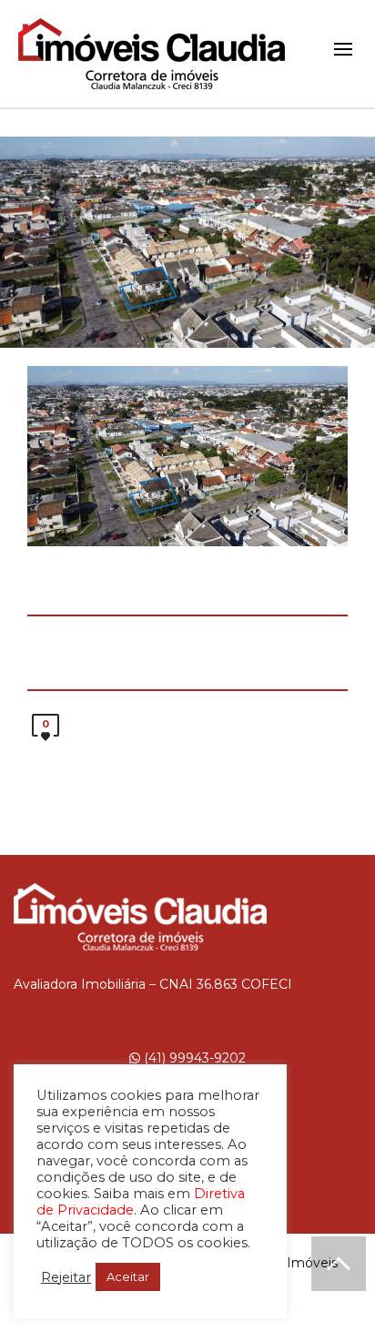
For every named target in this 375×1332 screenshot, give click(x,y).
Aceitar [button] (127, 1276)
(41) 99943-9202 (193, 1058)
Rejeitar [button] (66, 1277)
